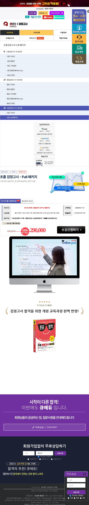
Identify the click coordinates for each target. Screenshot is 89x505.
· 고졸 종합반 (10, 61)
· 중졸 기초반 (10, 84)
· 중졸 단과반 (10, 103)
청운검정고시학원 (52, 487)
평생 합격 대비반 (27, 201)
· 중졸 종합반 (10, 89)
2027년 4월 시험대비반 (9, 201)
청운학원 (43, 487)
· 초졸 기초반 (10, 113)
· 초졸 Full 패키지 (11, 117)
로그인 (31, 13)
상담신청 (76, 492)
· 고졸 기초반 (10, 56)
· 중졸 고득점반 (10, 94)
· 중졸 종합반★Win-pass (14, 99)
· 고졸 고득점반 (10, 66)
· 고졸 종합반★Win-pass (14, 70)
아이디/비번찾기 (55, 13)
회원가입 (41, 13)
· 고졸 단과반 (10, 75)
